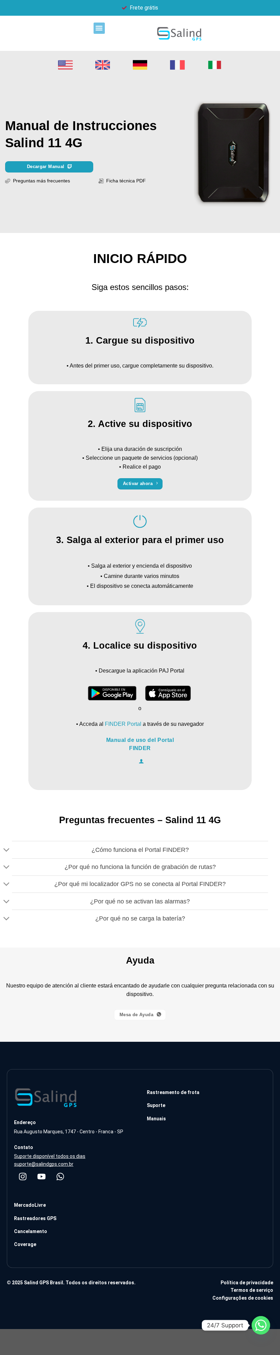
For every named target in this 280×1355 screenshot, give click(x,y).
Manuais (156, 1118)
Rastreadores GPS (35, 1218)
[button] (99, 28)
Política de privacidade (247, 1282)
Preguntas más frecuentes (41, 180)
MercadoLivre (30, 1205)
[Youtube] (41, 1176)
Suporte (156, 1105)
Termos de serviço (251, 1290)
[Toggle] (6, 850)
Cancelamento (30, 1231)
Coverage (25, 1244)
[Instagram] (22, 1176)
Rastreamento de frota (173, 1092)
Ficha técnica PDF (124, 180)
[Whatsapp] (60, 1176)
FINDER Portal (123, 724)
